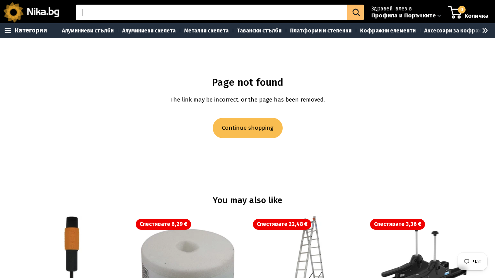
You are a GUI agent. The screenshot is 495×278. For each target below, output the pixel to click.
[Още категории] (482, 31)
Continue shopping (247, 127)
